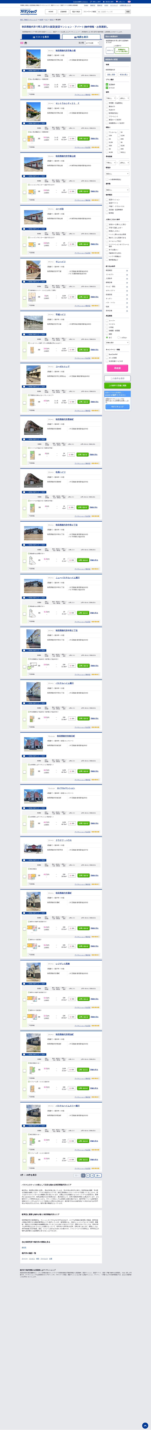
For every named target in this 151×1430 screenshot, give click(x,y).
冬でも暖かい (113, 250)
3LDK (122, 145)
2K (110, 139)
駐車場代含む (113, 113)
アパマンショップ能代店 (82, 94)
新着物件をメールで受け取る (122, 50)
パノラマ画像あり (115, 256)
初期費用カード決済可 (116, 123)
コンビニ (32, 1258)
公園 (50, 1258)
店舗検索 (63, 12)
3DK (110, 145)
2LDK (111, 142)
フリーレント (113, 116)
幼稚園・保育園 (114, 330)
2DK (122, 139)
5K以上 (123, 152)
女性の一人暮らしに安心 (117, 224)
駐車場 (111, 213)
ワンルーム (113, 132)
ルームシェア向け (115, 241)
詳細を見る (94, 86)
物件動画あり (113, 260)
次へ (98, 1175)
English (86, 5)
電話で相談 (76, 12)
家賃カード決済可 (115, 120)
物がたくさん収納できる (117, 238)
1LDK (122, 135)
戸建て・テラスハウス (116, 206)
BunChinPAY (113, 354)
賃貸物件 (112, 84)
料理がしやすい (114, 231)
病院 (37, 1258)
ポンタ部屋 (113, 358)
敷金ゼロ (112, 106)
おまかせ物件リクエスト (80, 1)
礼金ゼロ (112, 110)
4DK (122, 149)
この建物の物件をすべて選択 (35, 70)
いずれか (124, 337)
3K (121, 142)
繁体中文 (99, 5)
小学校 (111, 327)
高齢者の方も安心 (115, 253)
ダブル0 (111, 88)
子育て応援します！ (116, 228)
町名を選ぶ (124, 74)
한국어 (106, 5)
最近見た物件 (110, 2)
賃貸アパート (113, 203)
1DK (110, 135)
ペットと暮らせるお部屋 (117, 234)
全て (46, 19)
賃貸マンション (114, 199)
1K (121, 132)
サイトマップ (114, 5)
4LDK (111, 152)
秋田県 (41, 19)
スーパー (25, 1258)
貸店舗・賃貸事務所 (116, 210)
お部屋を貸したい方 (125, 5)
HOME (51, 12)
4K (110, 149)
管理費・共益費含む (116, 103)
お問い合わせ (83, 86)
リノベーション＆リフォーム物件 (119, 245)
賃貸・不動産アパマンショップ (28, 19)
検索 (128, 12)
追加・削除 (111, 74)
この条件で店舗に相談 (117, 385)
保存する (110, 50)
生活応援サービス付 (116, 361)
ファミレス (44, 1258)
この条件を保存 (117, 378)
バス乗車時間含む (115, 179)
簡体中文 (92, 5)
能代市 (52, 19)
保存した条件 (97, 2)
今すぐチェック (117, 407)
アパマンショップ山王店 (82, 147)
